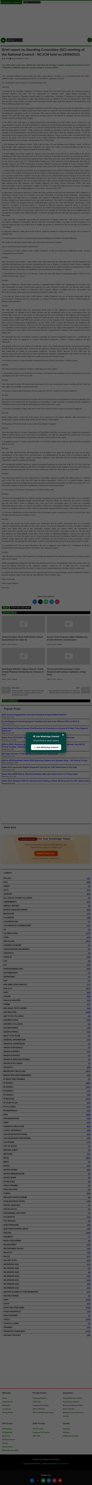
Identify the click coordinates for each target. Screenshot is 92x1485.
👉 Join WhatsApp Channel (46, 747)
